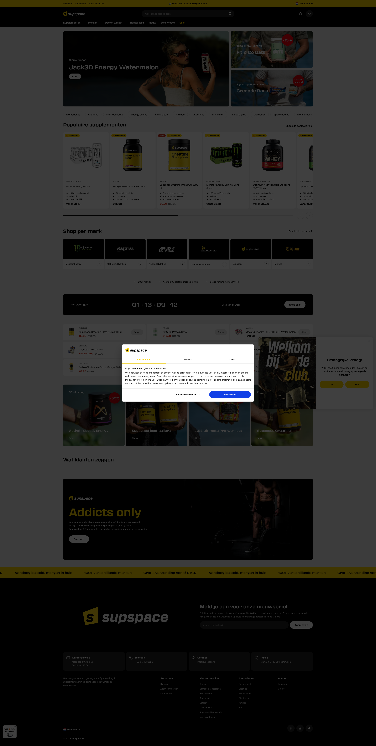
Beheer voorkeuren (186, 394)
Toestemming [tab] (144, 359)
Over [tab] (232, 359)
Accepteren (230, 394)
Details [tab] (188, 359)
